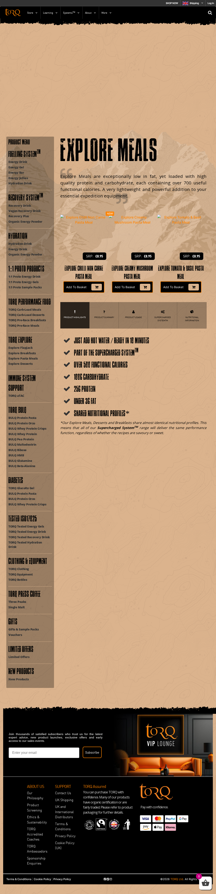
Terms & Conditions (63, 826)
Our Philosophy (35, 795)
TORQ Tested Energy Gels (26, 526)
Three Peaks (17, 602)
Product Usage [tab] (133, 317)
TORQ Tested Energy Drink (27, 532)
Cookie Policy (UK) (64, 845)
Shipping (194, 3)
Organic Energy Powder (25, 222)
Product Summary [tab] (104, 317)
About (88, 12)
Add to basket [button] (76, 287)
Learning (48, 12)
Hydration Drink (20, 183)
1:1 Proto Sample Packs (25, 287)
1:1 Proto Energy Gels (23, 282)
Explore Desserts (20, 364)
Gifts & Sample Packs (23, 629)
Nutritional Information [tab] (192, 319)
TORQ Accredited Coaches (35, 834)
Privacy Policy (65, 836)
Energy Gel (16, 167)
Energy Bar (16, 173)
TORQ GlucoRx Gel (21, 488)
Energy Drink (17, 162)
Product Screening (34, 807)
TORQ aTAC (16, 396)
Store (30, 12)
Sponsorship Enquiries (36, 860)
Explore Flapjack (20, 348)
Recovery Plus (18, 216)
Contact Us (63, 793)
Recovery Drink (19, 206)
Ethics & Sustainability (37, 819)
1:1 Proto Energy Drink (24, 276)
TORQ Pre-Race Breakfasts (27, 320)
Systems (69, 12)
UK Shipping (64, 800)
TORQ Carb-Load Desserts (26, 315)
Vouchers (15, 635)
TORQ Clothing (18, 569)
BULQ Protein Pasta (22, 418)
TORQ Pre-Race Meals (23, 326)
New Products (18, 679)
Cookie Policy (42, 879)
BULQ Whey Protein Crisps (27, 428)
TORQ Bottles (17, 580)
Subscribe (92, 752)
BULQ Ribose (17, 450)
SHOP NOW (172, 3)
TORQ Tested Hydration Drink (25, 544)
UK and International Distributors (64, 812)
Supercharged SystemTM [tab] (162, 319)
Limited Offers (18, 657)
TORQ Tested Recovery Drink (29, 537)
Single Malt (16, 607)
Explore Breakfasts (22, 353)
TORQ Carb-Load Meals (24, 310)
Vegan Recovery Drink (24, 211)
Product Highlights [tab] (75, 317)
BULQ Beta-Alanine (21, 466)
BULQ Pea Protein (21, 439)
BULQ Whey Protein (22, 434)
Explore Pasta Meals (23, 358)
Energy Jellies (18, 178)
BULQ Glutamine (20, 461)
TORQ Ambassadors (37, 848)
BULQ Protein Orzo (21, 423)
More (104, 12)
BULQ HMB (16, 455)
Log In (211, 3)
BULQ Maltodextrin (22, 444)
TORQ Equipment (20, 574)
